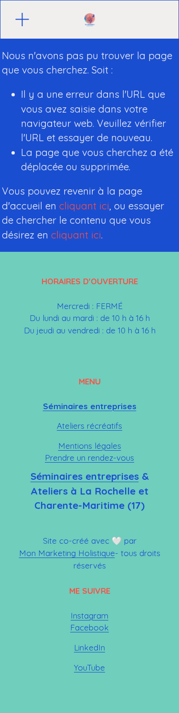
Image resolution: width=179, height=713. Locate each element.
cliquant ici (84, 206)
